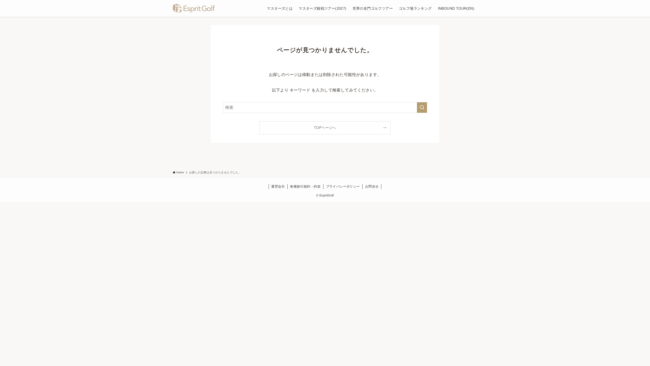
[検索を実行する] (422, 107)
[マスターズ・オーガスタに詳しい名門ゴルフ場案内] (194, 8)
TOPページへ (325, 128)
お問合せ (372, 186)
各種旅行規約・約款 (305, 186)
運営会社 (278, 186)
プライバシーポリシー (343, 186)
